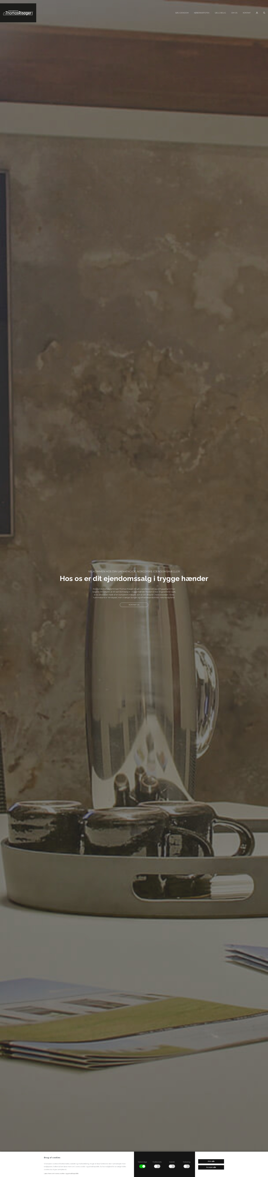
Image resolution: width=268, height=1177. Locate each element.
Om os (234, 13)
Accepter (211, 1167)
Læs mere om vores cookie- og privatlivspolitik (61, 1173)
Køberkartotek (201, 13)
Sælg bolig (220, 13)
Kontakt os (134, 605)
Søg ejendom (182, 13)
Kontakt (247, 13)
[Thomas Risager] (18, 12)
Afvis (211, 1161)
